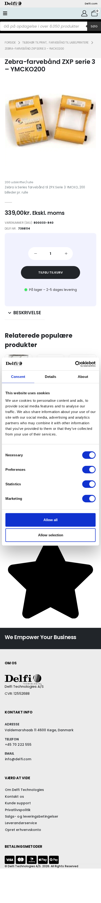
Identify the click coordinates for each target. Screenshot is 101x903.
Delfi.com (91, 3)
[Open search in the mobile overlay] (50, 26)
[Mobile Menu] (5, 13)
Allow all (50, 520)
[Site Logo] (13, 3)
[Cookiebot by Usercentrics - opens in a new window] (75, 364)
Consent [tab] (18, 377)
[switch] (89, 469)
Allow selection (50, 535)
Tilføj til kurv (50, 272)
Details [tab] (50, 377)
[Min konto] (84, 13)
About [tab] (83, 377)
